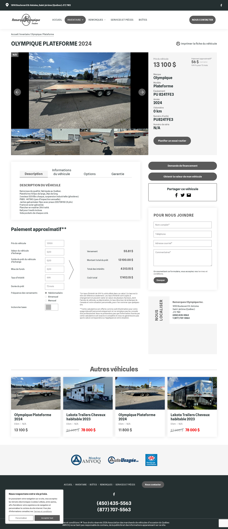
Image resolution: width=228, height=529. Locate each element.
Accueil (57, 19)
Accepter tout (47, 518)
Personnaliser (21, 518)
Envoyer (161, 280)
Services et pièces (122, 19)
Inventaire (74, 19)
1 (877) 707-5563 (181, 318)
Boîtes (143, 19)
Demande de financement (183, 165)
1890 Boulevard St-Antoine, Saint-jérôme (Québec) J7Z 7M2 (41, 5)
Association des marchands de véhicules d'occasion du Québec (138, 522)
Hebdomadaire (55, 293)
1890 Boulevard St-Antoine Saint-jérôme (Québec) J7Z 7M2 (186, 309)
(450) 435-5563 (181, 315)
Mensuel (52, 300)
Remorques (95, 19)
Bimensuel (53, 297)
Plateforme (48, 34)
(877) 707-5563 (114, 509)
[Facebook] (221, 5)
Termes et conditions (43, 511)
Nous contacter (202, 19)
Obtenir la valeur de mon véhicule (182, 176)
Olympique (36, 34)
